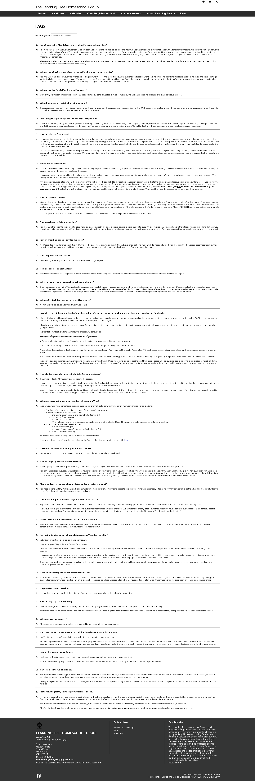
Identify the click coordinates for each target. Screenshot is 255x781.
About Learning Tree (161, 13)
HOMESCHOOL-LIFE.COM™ (206, 777)
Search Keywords (43, 35)
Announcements (131, 13)
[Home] (203, 1)
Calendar (75, 13)
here (126, 440)
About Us (118, 733)
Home (42, 13)
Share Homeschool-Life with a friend (202, 774)
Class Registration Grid (101, 13)
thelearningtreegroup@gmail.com (55, 759)
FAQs (183, 13)
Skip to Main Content (48, 765)
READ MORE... (176, 762)
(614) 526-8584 (44, 757)
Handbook (58, 13)
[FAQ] (210, 1)
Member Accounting (123, 727)
